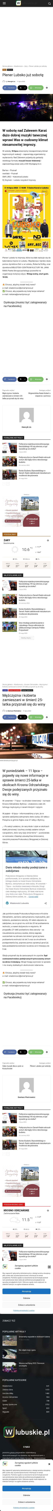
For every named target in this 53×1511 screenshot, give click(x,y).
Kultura (10, 70)
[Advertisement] (26, 34)
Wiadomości (18, 66)
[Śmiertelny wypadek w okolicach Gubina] (9, 1341)
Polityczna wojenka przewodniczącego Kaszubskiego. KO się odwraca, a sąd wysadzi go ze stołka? (34, 446)
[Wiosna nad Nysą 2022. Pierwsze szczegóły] (9, 1367)
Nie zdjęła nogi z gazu (27, 1350)
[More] (46, 87)
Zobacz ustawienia (26, 1502)
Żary (25, 66)
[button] (49, 1464)
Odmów (26, 1495)
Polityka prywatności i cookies (24, 1508)
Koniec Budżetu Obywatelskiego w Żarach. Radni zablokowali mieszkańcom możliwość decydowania (35, 473)
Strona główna (7, 66)
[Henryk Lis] (4, 81)
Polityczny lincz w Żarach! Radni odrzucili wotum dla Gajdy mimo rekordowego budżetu (34, 459)
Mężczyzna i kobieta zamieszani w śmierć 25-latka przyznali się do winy (12, 396)
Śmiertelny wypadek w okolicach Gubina (34, 1337)
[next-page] (7, 483)
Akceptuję (26, 1488)
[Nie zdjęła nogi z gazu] (9, 1354)
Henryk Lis (11, 81)
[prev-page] (4, 483)
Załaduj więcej (26, 638)
